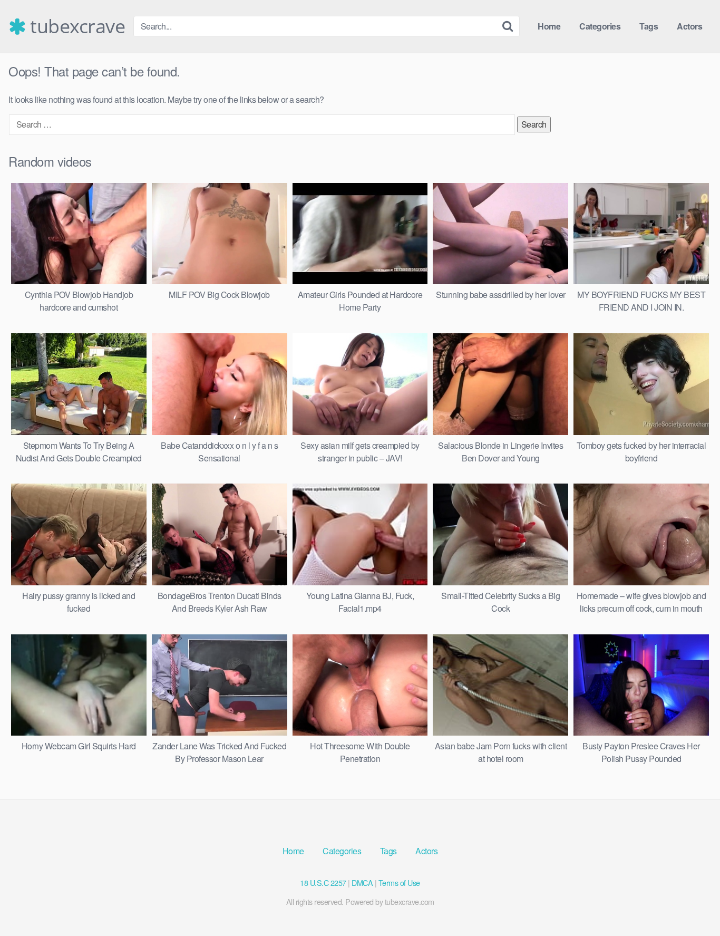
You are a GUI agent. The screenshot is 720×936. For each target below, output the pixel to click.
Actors (689, 26)
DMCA (362, 882)
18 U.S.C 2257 (323, 882)
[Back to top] (691, 902)
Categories (599, 26)
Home (549, 26)
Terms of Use (399, 882)
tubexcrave (75, 26)
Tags (648, 26)
